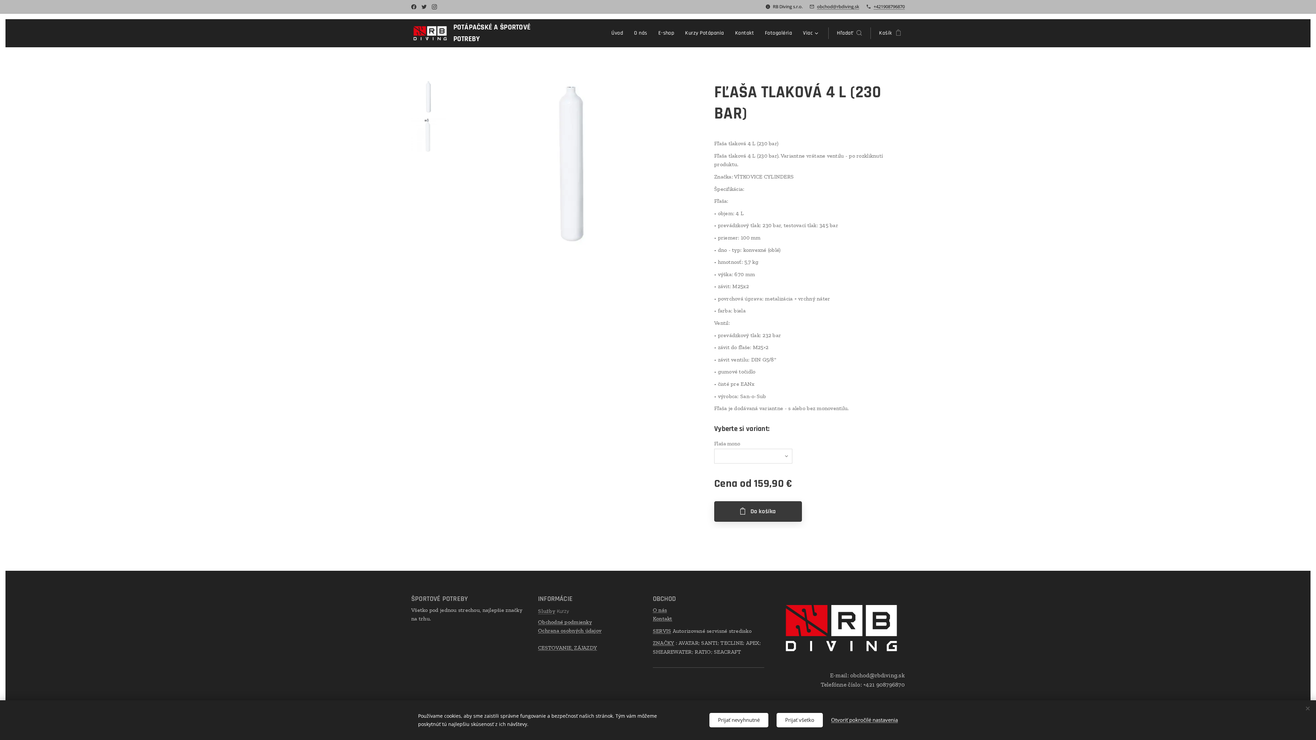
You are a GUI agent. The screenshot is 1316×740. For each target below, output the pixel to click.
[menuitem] (619, 33)
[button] (849, 33)
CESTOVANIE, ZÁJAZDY (567, 647)
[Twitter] (424, 7)
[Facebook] (414, 7)
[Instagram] (434, 7)
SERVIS (662, 631)
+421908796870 (889, 6)
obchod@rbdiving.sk (838, 6)
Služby (547, 611)
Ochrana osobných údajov (569, 630)
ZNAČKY (663, 643)
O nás (660, 610)
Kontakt (662, 618)
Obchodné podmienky (565, 622)
